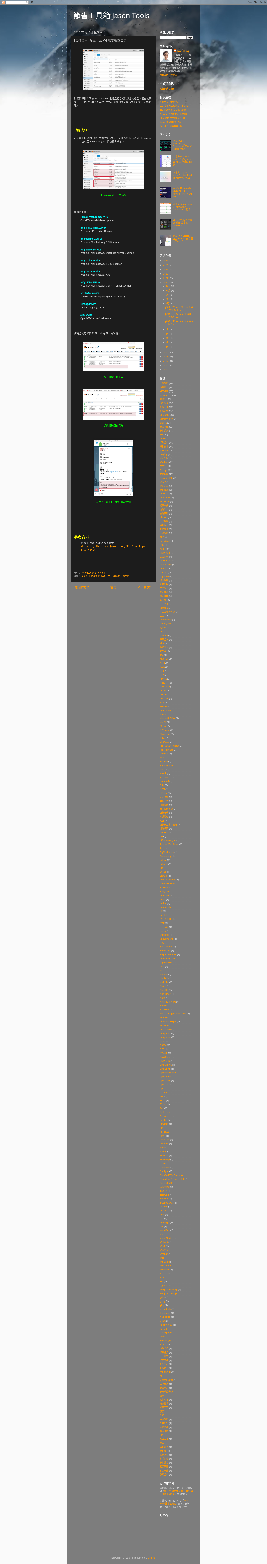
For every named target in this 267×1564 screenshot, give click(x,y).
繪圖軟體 (164, 1431)
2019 (166, 352)
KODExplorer (166, 946)
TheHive (164, 761)
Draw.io (163, 876)
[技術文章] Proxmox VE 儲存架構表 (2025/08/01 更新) (182, 207)
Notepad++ (165, 1033)
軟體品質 (164, 1455)
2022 (166, 273)
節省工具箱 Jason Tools (111, 15)
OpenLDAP (165, 1069)
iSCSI (162, 789)
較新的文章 (81, 587)
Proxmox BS (166, 560)
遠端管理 (164, 509)
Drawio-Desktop (167, 879)
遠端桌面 (164, 828)
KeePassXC (165, 950)
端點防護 (164, 1427)
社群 (162, 820)
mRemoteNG (166, 1325)
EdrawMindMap (167, 883)
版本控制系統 (166, 809)
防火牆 (163, 600)
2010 (166, 369)
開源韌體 (164, 1470)
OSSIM (163, 1045)
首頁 (113, 587)
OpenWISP (165, 1080)
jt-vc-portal (165, 1317)
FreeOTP (164, 683)
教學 (162, 1396)
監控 (162, 1415)
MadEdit (164, 978)
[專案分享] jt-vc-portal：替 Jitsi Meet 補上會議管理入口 (182, 175)
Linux (162, 438)
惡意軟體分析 (166, 1391)
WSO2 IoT (165, 1250)
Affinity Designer (168, 840)
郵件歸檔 (164, 1462)
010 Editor (165, 832)
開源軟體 (125, 576)
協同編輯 (164, 580)
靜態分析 (164, 1474)
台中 (162, 1376)
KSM (162, 702)
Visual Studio (166, 1238)
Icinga (163, 931)
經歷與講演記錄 (167, 88)
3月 (168, 342)
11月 (168, 290)
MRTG (163, 714)
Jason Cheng (183, 51)
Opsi (162, 1088)
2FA (161, 655)
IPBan (163, 694)
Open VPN (165, 1061)
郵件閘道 (115, 576)
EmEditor (164, 887)
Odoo (162, 738)
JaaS (162, 943)
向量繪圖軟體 (166, 1380)
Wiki (162, 1258)
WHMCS (164, 1242)
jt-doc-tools (165, 1309)
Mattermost (165, 994)
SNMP (163, 482)
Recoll (162, 1136)
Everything (165, 891)
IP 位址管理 (165, 919)
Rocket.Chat (166, 564)
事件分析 (164, 1348)
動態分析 (164, 1364)
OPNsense (165, 730)
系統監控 (105, 576)
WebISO (164, 1254)
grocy (162, 1301)
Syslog (163, 627)
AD (161, 836)
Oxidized (164, 1092)
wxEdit (163, 1344)
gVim (162, 1297)
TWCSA (163, 1191)
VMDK (163, 769)
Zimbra (163, 423)
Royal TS (164, 1143)
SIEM (162, 1147)
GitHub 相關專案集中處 (171, 126)
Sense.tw (164, 1155)
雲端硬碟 (164, 513)
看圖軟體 (164, 1419)
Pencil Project (166, 750)
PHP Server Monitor (169, 745)
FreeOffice (165, 686)
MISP (162, 970)
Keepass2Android (168, 954)
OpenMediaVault (168, 1072)
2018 (166, 356)
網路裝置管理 (166, 419)
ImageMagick (166, 939)
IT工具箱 (164, 927)
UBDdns (164, 1206)
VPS (162, 1218)
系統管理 (164, 407)
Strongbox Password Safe (172, 1179)
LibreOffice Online (168, 958)
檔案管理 (164, 1407)
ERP (162, 675)
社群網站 (164, 1423)
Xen (161, 1281)
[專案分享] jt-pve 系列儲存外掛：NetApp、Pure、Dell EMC (182, 192)
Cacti (162, 663)
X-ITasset (164, 1273)
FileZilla (163, 679)
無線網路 (164, 805)
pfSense (163, 793)
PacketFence (166, 1112)
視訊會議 (164, 505)
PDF (162, 1096)
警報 (162, 1443)
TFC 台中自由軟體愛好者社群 (174, 106)
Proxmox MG (166, 478)
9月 (168, 295)
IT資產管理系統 (167, 612)
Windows (164, 462)
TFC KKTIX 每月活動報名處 (173, 110)
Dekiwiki (164, 864)
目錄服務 (164, 812)
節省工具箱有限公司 (169, 102)
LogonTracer (166, 962)
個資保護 (164, 1352)
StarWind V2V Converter (171, 1175)
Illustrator (164, 935)
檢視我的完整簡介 (168, 75)
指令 (162, 643)
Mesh (162, 998)
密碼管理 (164, 588)
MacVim (164, 974)
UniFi (162, 1214)
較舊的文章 (145, 587)
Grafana (164, 608)
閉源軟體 (164, 533)
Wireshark (164, 1269)
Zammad (164, 781)
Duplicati (164, 493)
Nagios (163, 549)
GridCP (163, 903)
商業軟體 (164, 427)
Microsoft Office (167, 718)
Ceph (162, 667)
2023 (166, 269)
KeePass (164, 706)
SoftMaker (165, 1167)
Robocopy (165, 1139)
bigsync (163, 1285)
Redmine (164, 753)
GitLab (163, 690)
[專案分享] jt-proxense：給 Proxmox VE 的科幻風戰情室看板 (182, 145)
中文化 (163, 466)
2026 (166, 260)
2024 (166, 265)
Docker (163, 872)
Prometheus (166, 619)
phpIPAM (164, 576)
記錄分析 (164, 442)
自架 (162, 1435)
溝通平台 (164, 801)
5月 (168, 334)
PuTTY (163, 1120)
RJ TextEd (164, 1132)
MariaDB (164, 990)
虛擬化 (163, 399)
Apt (161, 848)
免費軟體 (164, 474)
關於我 (163, 651)
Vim (161, 1226)
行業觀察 (164, 1439)
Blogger (151, 1558)
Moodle (163, 1005)
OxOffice (164, 557)
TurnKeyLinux (166, 765)
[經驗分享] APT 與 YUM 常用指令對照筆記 (179, 308)
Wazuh (163, 773)
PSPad (163, 1104)
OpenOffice (165, 1076)
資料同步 (164, 525)
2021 (166, 278)
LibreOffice (165, 497)
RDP (162, 1128)
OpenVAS (164, 742)
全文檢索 (164, 1356)
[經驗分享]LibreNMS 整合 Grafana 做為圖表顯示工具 (183, 238)
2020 (166, 282)
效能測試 (164, 647)
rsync (162, 1336)
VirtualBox (165, 1230)
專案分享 (164, 639)
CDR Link (164, 659)
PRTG (162, 1100)
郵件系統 (164, 430)
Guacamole (165, 907)
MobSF (163, 722)
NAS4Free (164, 1009)
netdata (163, 572)
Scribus (163, 1151)
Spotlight (164, 1171)
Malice (163, 986)
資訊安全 (164, 403)
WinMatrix (165, 1262)
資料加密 (164, 1447)
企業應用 (85, 576)
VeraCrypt (164, 1222)
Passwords (165, 1116)
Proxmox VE (166, 395)
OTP (162, 1049)
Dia (161, 868)
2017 (166, 361)
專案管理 (164, 1388)
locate (163, 1321)
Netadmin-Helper (168, 1021)
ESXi (162, 545)
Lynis (162, 966)
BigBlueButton (167, 852)
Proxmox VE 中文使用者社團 (173, 114)
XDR (162, 1277)
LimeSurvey (165, 710)
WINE (162, 1246)
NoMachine (165, 1029)
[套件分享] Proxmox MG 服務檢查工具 (178, 315)
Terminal (164, 1198)
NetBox (163, 1017)
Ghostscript (165, 895)
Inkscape (164, 698)
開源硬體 (164, 1466)
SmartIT (164, 1163)
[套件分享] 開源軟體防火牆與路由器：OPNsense (182, 223)
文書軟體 (164, 521)
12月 (168, 286)
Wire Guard (165, 1265)
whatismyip (165, 1340)
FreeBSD (164, 604)
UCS (162, 631)
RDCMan (164, 1124)
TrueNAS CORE (167, 1202)
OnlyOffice (165, 1057)
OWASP (163, 1053)
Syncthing (165, 1187)
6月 (168, 329)
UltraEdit (164, 1210)
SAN (162, 757)
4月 (168, 338)
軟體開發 (164, 1458)
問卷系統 (164, 797)
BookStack (165, 541)
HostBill (163, 915)
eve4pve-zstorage (168, 1293)
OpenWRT (165, 1084)
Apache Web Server (169, 844)
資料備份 (164, 446)
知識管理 (164, 816)
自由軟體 (95, 576)
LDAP (162, 616)
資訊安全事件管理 (168, 824)
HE (161, 911)
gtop (162, 1305)
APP (162, 537)
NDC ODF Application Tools (173, 1013)
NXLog (163, 726)
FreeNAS (164, 450)
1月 (168, 346)
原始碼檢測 (165, 1372)
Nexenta (164, 1025)
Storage (163, 470)
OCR (162, 1041)
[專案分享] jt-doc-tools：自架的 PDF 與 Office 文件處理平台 (183, 160)
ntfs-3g (163, 1329)
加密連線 (164, 1360)
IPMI (162, 923)
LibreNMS (164, 415)
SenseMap (165, 1159)
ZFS (161, 434)
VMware (164, 635)
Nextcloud (165, 501)
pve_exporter (166, 1332)
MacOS (163, 458)
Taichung (164, 1195)
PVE (162, 1108)
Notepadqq (165, 1037)
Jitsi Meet (164, 486)
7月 (168, 303)
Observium (165, 734)
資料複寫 (164, 490)
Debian (163, 860)
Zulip (162, 785)
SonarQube (165, 623)
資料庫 (163, 1451)
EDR (162, 671)
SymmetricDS (166, 1183)
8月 (168, 299)
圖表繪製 (164, 584)
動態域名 (164, 1368)
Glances (163, 517)
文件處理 (164, 1399)
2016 (166, 365)
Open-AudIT (166, 553)
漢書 (162, 1411)
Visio (162, 1234)
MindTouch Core (168, 1002)
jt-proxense (165, 1313)
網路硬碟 (164, 592)
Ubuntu (163, 568)
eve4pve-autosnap (169, 1289)
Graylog (163, 454)
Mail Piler (164, 982)
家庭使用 (164, 1384)
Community (165, 856)
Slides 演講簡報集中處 (170, 122)
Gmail (162, 899)
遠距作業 (164, 596)
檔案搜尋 (164, 1403)
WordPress (165, 777)
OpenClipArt (166, 1065)
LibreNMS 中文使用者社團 (172, 118)
